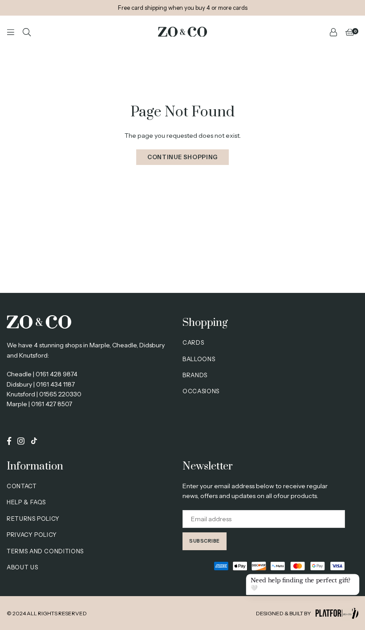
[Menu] (11, 32)
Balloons (198, 358)
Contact (22, 486)
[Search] (27, 32)
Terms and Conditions (45, 551)
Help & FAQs (26, 502)
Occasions (200, 391)
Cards (193, 342)
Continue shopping (182, 157)
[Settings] (333, 32)
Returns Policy (33, 518)
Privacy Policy (32, 534)
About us (22, 567)
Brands (194, 375)
